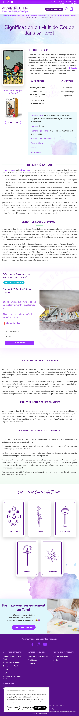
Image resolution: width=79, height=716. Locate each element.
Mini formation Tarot (10, 666)
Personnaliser (13, 708)
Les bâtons (39, 532)
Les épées (27, 572)
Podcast (53, 1)
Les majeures (14, 532)
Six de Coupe (25, 170)
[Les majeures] (14, 518)
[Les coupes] (65, 518)
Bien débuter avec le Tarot (16, 15)
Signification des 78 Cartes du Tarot (37, 15)
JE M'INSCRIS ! (20, 343)
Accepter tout (40, 708)
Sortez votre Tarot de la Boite (38, 656)
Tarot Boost (32, 660)
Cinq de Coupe (10, 170)
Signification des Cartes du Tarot (12, 657)
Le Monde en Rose (65, 1)
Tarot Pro (31, 663)
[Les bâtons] (39, 518)
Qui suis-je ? (64, 3)
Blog (75, 1)
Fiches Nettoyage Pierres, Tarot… (12, 677)
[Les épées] (27, 558)
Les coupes (65, 532)
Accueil (5, 15)
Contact (74, 3)
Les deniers (52, 572)
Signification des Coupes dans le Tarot (63, 15)
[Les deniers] (52, 558)
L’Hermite (73, 68)
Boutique (56, 660)
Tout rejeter (26, 708)
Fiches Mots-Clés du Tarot (12, 662)
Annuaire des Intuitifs (60, 656)
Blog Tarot (6, 673)
